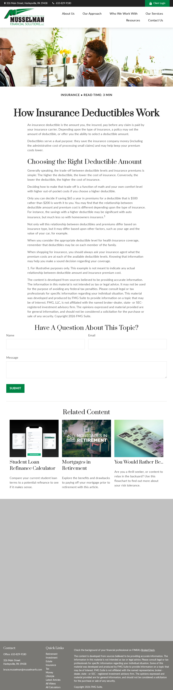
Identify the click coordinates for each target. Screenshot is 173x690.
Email (91, 335)
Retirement (51, 654)
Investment (51, 658)
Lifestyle (50, 676)
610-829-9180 (63, 3)
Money (49, 672)
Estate (49, 661)
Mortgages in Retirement (76, 465)
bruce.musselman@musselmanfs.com (22, 670)
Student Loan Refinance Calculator (32, 465)
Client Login (159, 3)
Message (12, 357)
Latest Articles (53, 680)
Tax (47, 669)
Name (10, 335)
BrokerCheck (148, 650)
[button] (68, 13)
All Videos (51, 684)
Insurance (51, 665)
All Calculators (53, 687)
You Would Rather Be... (138, 462)
